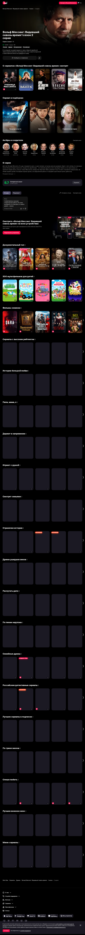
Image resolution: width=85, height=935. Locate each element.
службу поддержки (25, 930)
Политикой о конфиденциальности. (56, 927)
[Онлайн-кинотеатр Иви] (5, 3)
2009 (6, 45)
